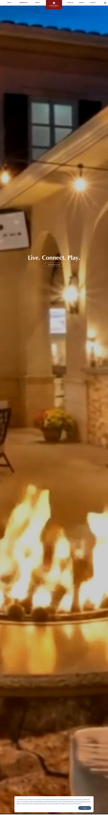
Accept (85, 808)
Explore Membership (54, 265)
